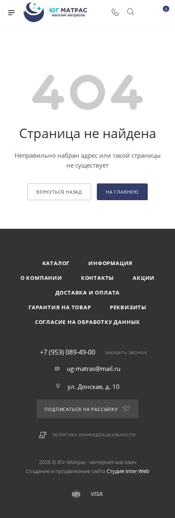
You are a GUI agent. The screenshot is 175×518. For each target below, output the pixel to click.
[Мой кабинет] (145, 13)
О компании (41, 277)
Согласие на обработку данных (87, 322)
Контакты (97, 277)
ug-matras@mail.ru (93, 368)
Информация (110, 263)
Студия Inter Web (128, 471)
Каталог (56, 263)
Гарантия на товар (59, 307)
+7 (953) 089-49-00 (67, 352)
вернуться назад (59, 192)
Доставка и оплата (87, 292)
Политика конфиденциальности (94, 435)
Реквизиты (128, 307)
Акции (144, 277)
